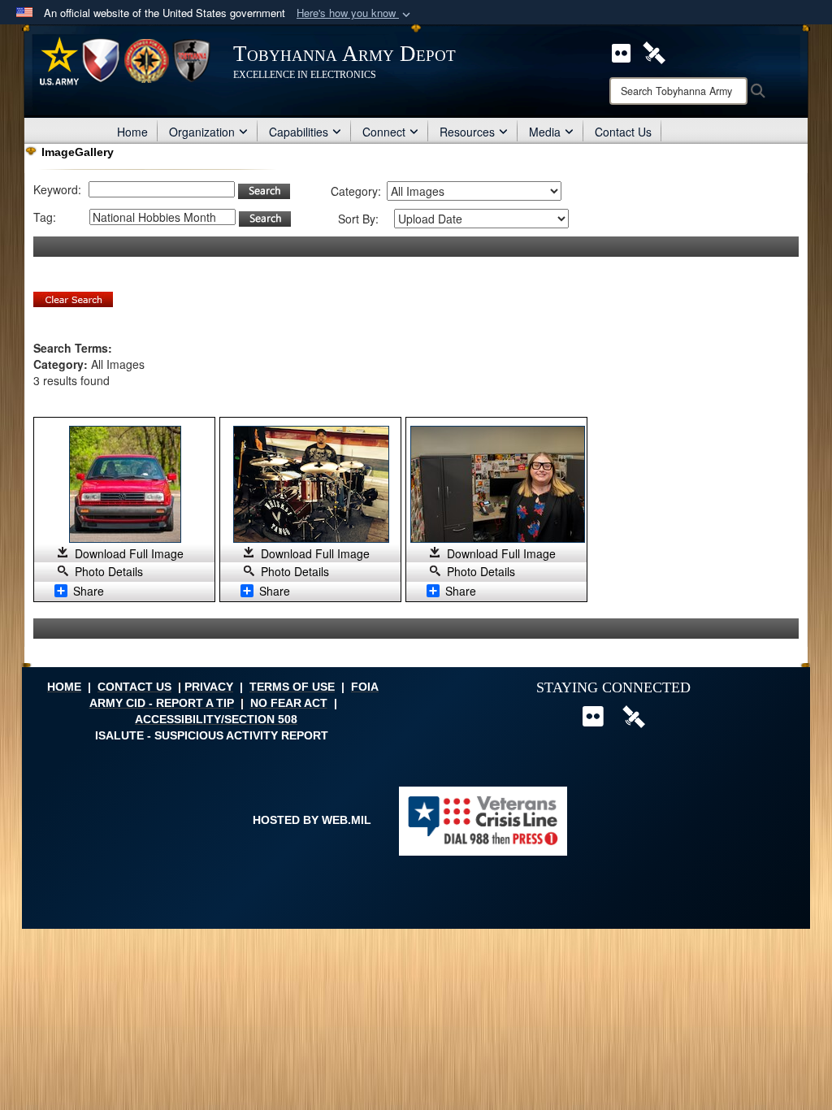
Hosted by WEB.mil (312, 819)
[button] (355, 13)
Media (545, 132)
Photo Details (109, 571)
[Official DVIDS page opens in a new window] (654, 51)
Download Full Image (129, 553)
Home (132, 132)
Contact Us (623, 132)
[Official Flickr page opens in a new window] (621, 51)
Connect (383, 132)
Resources (467, 132)
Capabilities (298, 132)
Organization (202, 132)
